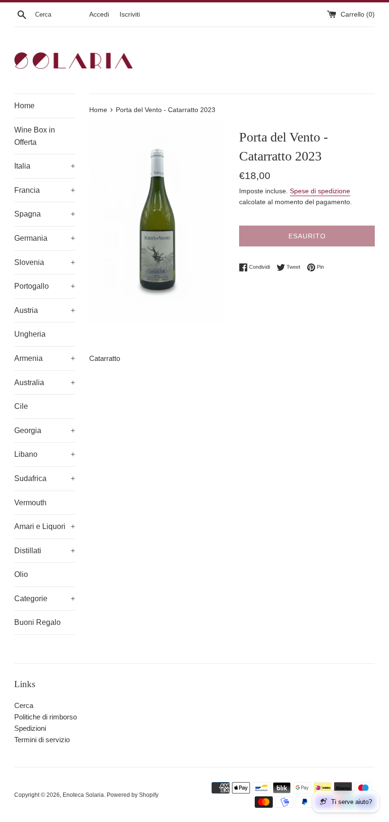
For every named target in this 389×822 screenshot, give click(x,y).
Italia (44, 166)
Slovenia (44, 262)
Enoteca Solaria (83, 795)
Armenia (44, 358)
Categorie (44, 599)
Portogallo (44, 286)
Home (24, 106)
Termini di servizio (42, 740)
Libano (44, 454)
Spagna (44, 214)
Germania (44, 238)
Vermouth (30, 503)
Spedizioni (30, 728)
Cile (21, 406)
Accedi (99, 14)
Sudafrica (44, 478)
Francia (44, 190)
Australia (44, 382)
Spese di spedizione (320, 191)
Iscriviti (130, 14)
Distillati (44, 551)
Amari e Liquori (44, 526)
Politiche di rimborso (45, 717)
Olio (21, 574)
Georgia (44, 430)
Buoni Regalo (37, 622)
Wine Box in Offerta (34, 136)
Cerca (23, 705)
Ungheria (30, 334)
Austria (44, 310)
